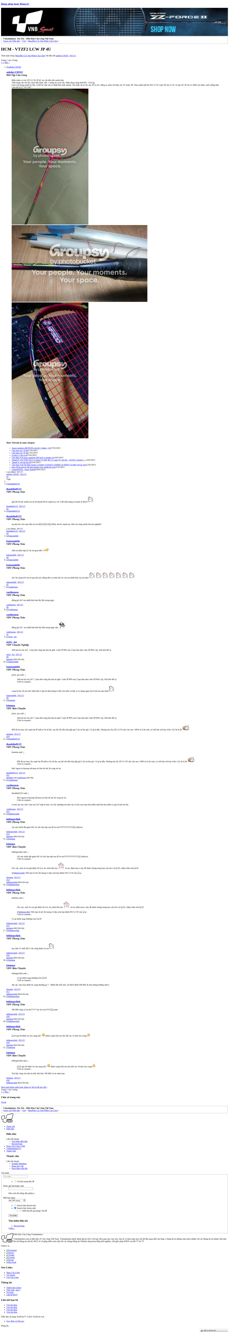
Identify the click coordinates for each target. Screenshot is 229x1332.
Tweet (3, 1102)
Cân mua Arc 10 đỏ (20, 450)
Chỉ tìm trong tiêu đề (25, 1181)
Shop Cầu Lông (13, 1272)
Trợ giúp (10, 1292)
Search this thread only (26, 1205)
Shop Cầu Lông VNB (15, 1146)
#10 (8, 736)
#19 (8, 1043)
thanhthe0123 (13, 489)
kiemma (9, 659)
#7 (7, 634)
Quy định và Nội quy (15, 1321)
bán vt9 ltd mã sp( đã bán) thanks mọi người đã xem (33, 467)
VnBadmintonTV (13, 1148)
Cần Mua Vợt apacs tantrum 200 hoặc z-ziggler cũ (33, 457)
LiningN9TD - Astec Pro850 (24, 469)
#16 (8, 955)
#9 (7, 698)
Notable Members (19, 1164)
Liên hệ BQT (12, 1295)
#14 (8, 880)
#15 (8, 926)
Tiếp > (7, 62)
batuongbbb (13, 541)
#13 (8, 834)
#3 (7, 533)
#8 (7, 657)
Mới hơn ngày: (9, 1198)
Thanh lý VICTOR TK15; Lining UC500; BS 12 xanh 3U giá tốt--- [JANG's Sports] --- (49, 460)
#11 (7, 775)
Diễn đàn (10, 1129)
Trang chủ (10, 1126)
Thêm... (11, 1228)
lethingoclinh (13, 819)
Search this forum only (26, 1208)
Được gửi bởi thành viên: (13, 1186)
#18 (8, 1016)
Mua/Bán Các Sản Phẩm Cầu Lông (30, 56)
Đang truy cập (18, 1166)
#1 (7, 477)
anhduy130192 (62, 56)
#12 (8, 811)
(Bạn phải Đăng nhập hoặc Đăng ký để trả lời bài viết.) (24, 1087)
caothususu (12, 592)
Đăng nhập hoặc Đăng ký (15, 4)
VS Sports (10, 1275)
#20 (8, 1080)
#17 (8, 992)
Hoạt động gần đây (20, 1168)
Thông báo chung (13, 1287)
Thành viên (11, 1151)
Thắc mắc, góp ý (13, 1290)
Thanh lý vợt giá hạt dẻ (21, 462)
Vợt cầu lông (11, 1305)
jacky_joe (11, 642)
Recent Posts (17, 1144)
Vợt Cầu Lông (12, 1277)
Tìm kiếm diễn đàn (19, 1141)
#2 (7, 509)
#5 (7, 584)
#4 (7, 557)
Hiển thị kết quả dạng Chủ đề (34, 1211)
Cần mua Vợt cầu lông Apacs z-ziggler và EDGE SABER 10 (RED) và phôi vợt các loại (49, 465)
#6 (7, 607)
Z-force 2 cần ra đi (19, 455)
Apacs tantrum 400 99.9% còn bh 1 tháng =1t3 (31, 448)
